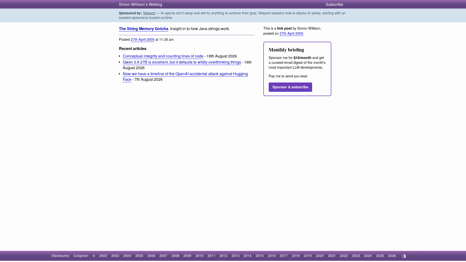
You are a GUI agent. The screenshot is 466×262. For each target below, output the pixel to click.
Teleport (149, 12)
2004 (127, 255)
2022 (344, 255)
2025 (380, 255)
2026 (392, 255)
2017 (284, 255)
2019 (308, 255)
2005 (139, 255)
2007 (163, 255)
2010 (199, 255)
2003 (115, 255)
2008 (175, 255)
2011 (212, 255)
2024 (368, 255)
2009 (187, 255)
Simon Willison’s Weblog (140, 4)
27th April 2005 (142, 39)
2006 (151, 255)
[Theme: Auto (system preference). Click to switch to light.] (404, 256)
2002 (103, 255)
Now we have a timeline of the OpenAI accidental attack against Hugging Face (185, 76)
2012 (223, 255)
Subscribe (334, 4)
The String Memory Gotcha (143, 28)
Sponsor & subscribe (290, 86)
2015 (260, 255)
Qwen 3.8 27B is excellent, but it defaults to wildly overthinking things (182, 62)
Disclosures (60, 255)
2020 (320, 255)
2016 (272, 255)
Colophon (81, 255)
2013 (236, 255)
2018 (296, 255)
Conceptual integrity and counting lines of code (163, 56)
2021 (332, 255)
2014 (247, 255)
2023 (356, 255)
